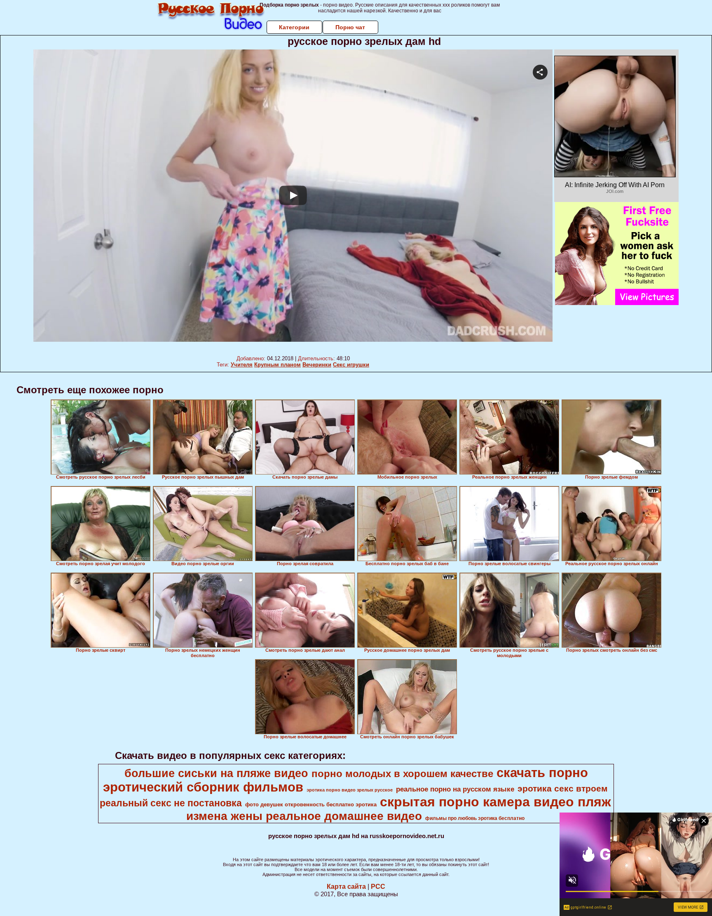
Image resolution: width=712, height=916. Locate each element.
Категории (294, 27)
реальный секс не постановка (171, 803)
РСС (378, 886)
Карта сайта (346, 886)
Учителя (242, 365)
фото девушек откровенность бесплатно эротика (311, 804)
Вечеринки (316, 365)
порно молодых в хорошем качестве (402, 773)
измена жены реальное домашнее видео (304, 816)
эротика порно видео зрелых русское (350, 789)
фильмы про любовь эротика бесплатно (475, 818)
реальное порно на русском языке (455, 789)
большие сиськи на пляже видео (216, 773)
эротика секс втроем (563, 789)
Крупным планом (277, 365)
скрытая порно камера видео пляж (495, 801)
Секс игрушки (351, 365)
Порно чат (350, 27)
